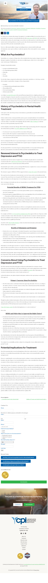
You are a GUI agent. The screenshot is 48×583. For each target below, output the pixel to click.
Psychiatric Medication (31, 28)
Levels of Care (24, 543)
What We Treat (24, 540)
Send (2, 450)
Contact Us (18, 504)
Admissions (23, 545)
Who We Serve (24, 542)
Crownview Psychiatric (22, 29)
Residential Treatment (7, 435)
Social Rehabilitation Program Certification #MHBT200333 (34, 564)
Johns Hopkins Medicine (13, 222)
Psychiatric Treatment (41, 28)
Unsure (3, 438)
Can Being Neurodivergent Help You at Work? (13, 465)
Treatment (24, 538)
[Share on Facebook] (5, 33)
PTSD (35, 38)
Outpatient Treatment (7, 436)
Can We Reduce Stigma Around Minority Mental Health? (16, 461)
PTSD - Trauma (4, 29)
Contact (24, 549)
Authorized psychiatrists (16, 161)
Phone (3, 432)
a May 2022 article (33, 171)
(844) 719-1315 (24, 9)
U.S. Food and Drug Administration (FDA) (21, 213)
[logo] (23, 3)
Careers (24, 547)
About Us (24, 536)
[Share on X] (2, 33)
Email (3, 430)
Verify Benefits (23, 482)
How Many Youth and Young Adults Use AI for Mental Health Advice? (18, 457)
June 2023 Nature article (7, 307)
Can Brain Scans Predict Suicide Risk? (10, 399)
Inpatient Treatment (21, 28)
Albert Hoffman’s (34, 121)
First (2, 418)
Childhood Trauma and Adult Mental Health (36, 399)
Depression (13, 28)
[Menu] (5, 3)
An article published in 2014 (21, 128)
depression (29, 38)
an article (30, 270)
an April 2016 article (11, 95)
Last (25, 418)
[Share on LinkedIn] (8, 33)
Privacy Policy (36, 570)
